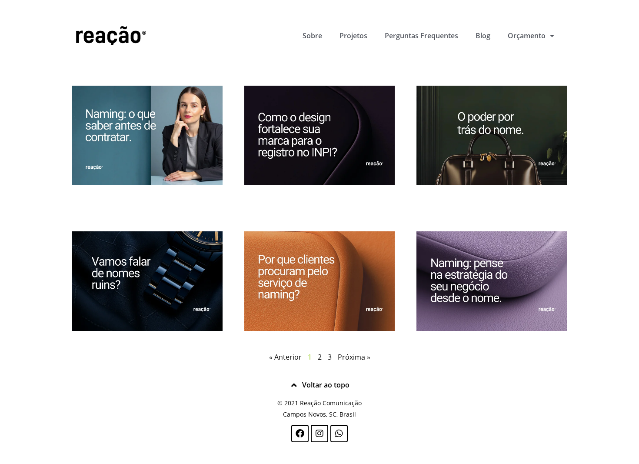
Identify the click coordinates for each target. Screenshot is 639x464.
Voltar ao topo (325, 385)
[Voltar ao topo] (294, 385)
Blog (483, 35)
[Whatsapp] (339, 433)
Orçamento (527, 35)
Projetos (353, 35)
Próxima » (354, 357)
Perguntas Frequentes (421, 35)
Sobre (312, 35)
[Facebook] (300, 433)
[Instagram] (319, 433)
